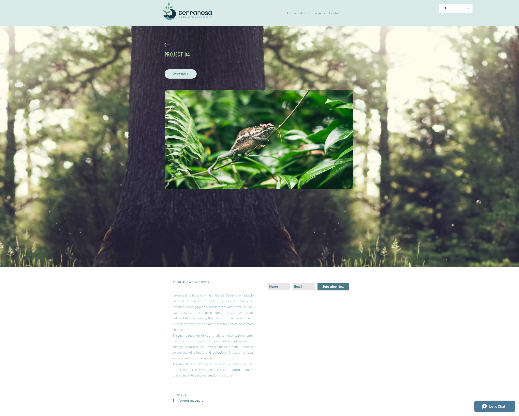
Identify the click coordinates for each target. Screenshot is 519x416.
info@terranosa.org (190, 400)
